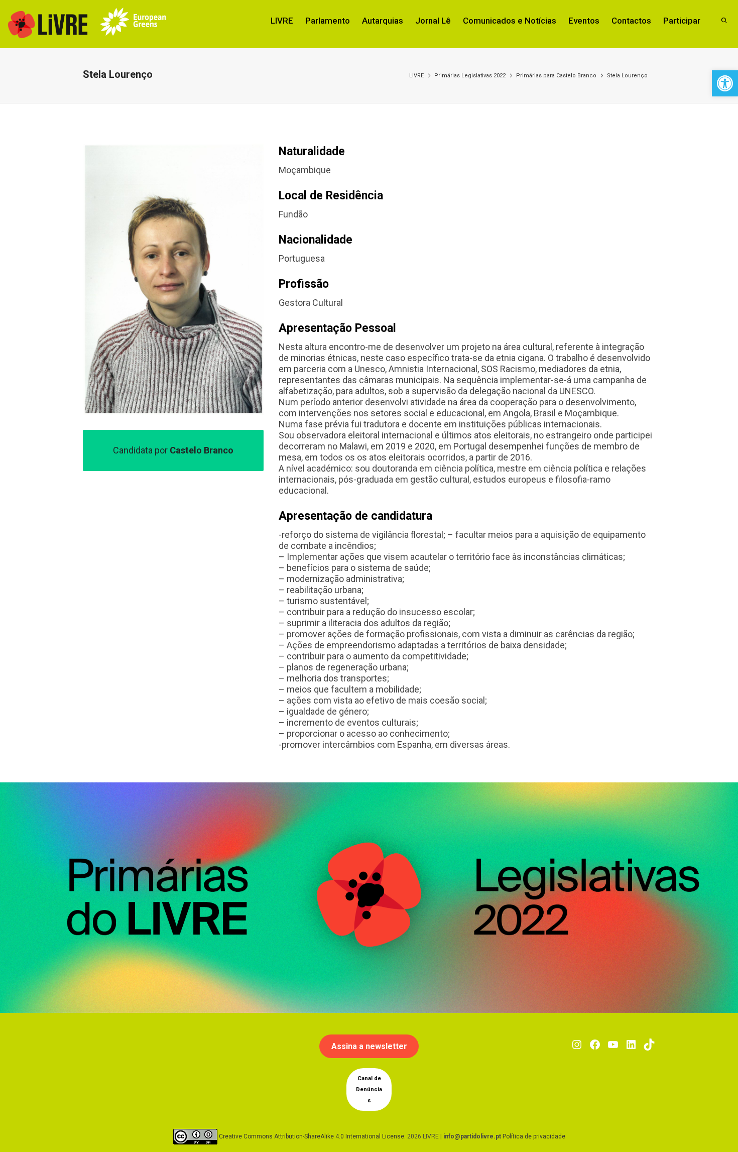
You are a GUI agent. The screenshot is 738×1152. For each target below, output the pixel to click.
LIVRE (282, 21)
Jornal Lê (433, 21)
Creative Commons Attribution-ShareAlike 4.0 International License (311, 1136)
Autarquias (382, 21)
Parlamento (327, 21)
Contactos (631, 21)
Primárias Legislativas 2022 (470, 75)
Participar (681, 21)
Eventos (583, 21)
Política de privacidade (534, 1136)
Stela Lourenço (627, 75)
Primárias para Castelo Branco (556, 75)
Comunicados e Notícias (509, 21)
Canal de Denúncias (369, 1089)
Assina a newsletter (369, 1046)
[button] (725, 83)
